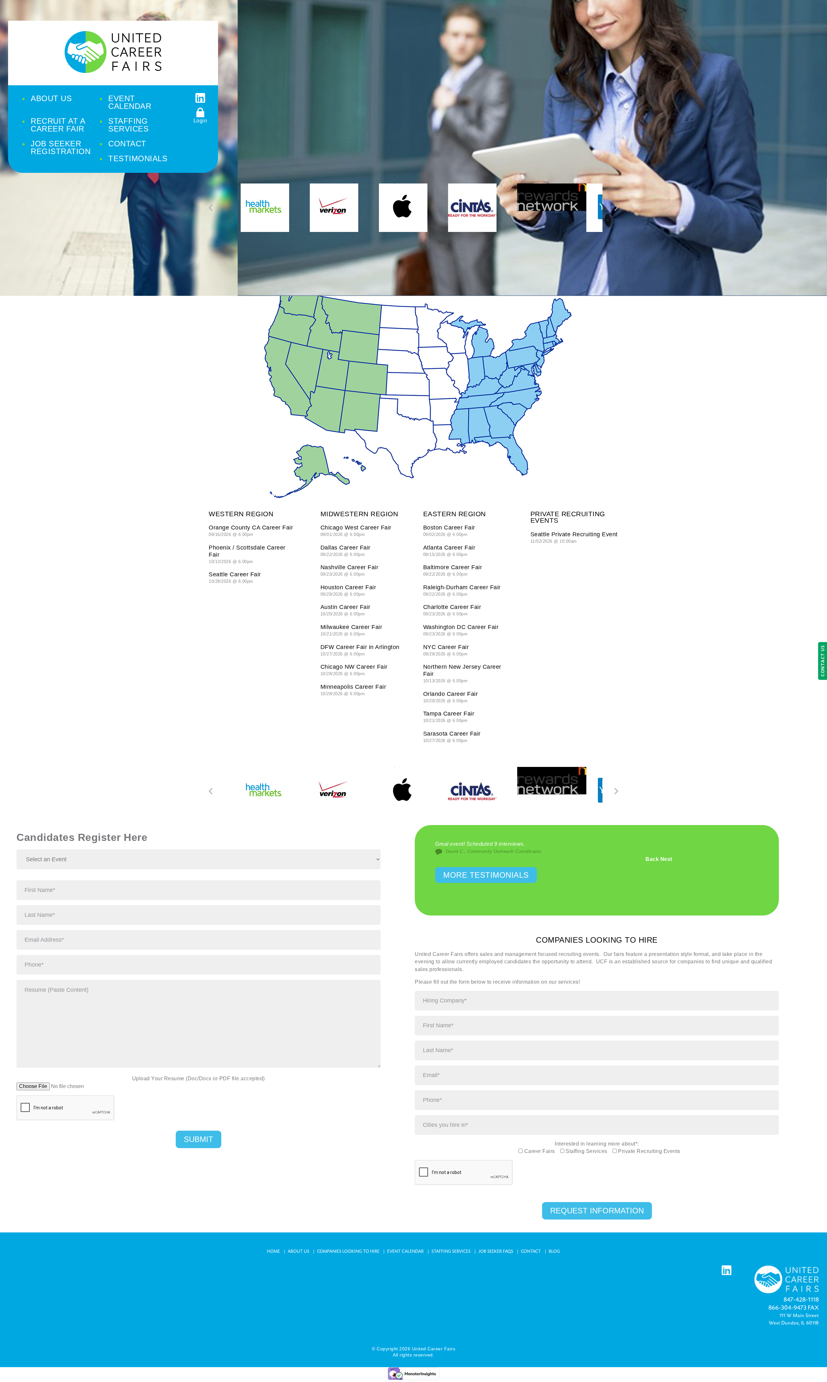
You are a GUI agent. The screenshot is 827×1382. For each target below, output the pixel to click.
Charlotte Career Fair (452, 610)
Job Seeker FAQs (495, 1251)
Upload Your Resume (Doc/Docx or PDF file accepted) (198, 1078)
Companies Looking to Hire (348, 1251)
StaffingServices (128, 125)
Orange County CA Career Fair (251, 530)
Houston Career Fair (348, 590)
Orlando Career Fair (450, 697)
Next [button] (616, 208)
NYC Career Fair (446, 650)
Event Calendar (405, 1251)
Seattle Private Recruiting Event (574, 537)
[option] (275, 207)
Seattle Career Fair (235, 577)
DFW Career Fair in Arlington (360, 650)
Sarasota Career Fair (452, 736)
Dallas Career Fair (345, 550)
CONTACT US (822, 661)
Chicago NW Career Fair (354, 670)
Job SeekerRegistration (60, 147)
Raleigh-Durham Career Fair (462, 590)
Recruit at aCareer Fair (58, 125)
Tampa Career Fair (449, 716)
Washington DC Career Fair (461, 630)
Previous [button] (211, 208)
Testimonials (137, 158)
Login (200, 120)
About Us (51, 98)
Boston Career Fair (449, 530)
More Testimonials (486, 875)
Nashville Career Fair (349, 570)
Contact (127, 143)
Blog (554, 1251)
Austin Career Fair (345, 610)
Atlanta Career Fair (449, 550)
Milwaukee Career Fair (351, 630)
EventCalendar (129, 102)
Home (273, 1251)
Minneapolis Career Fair (353, 690)
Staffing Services (451, 1251)
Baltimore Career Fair (452, 570)
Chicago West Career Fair (356, 530)
